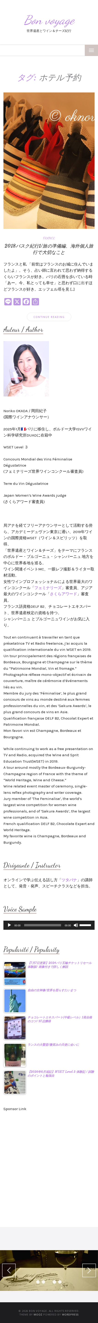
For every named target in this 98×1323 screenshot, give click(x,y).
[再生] (9, 925)
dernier (10, 1268)
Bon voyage (49, 20)
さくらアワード (63, 594)
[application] (49, 925)
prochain (90, 1268)
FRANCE (49, 238)
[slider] (86, 925)
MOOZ (38, 1314)
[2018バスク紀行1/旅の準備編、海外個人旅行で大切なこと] (49, 160)
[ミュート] (76, 925)
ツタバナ (69, 880)
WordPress (70, 1314)
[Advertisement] (49, 1167)
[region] (49, 1270)
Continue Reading (49, 317)
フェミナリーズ (48, 587)
